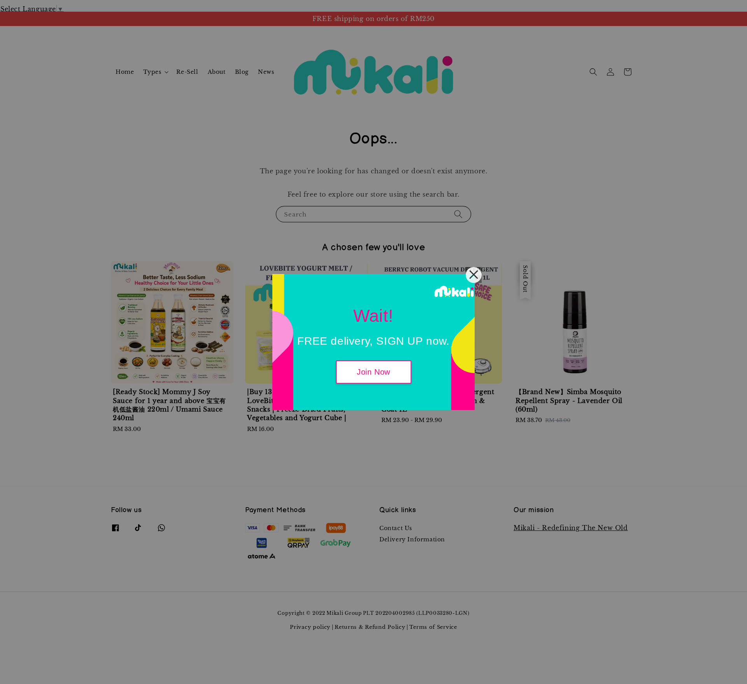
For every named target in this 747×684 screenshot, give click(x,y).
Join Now (373, 372)
